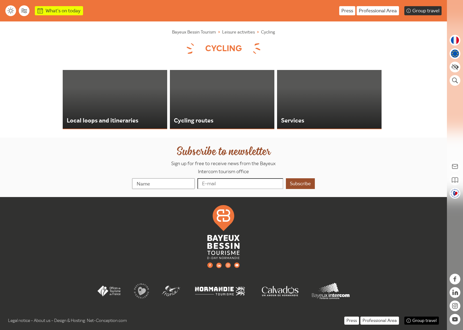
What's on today (63, 11)
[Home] (223, 232)
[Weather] (10, 10)
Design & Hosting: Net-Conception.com (90, 320)
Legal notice (19, 320)
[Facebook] (210, 265)
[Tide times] (24, 10)
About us (42, 320)
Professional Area (378, 11)
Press (347, 11)
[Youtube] (237, 265)
